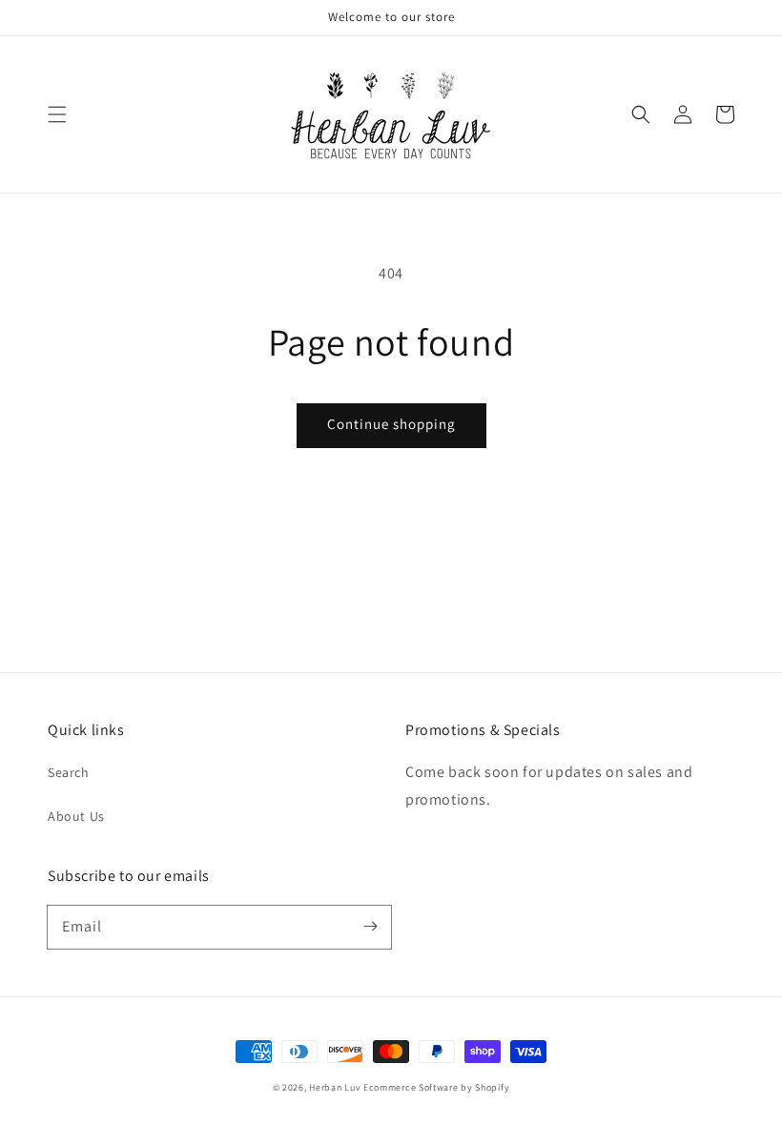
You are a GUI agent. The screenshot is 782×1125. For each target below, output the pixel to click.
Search (69, 772)
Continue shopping (391, 424)
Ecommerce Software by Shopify (436, 1087)
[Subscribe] (370, 927)
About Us (76, 816)
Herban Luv (334, 1087)
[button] (57, 114)
